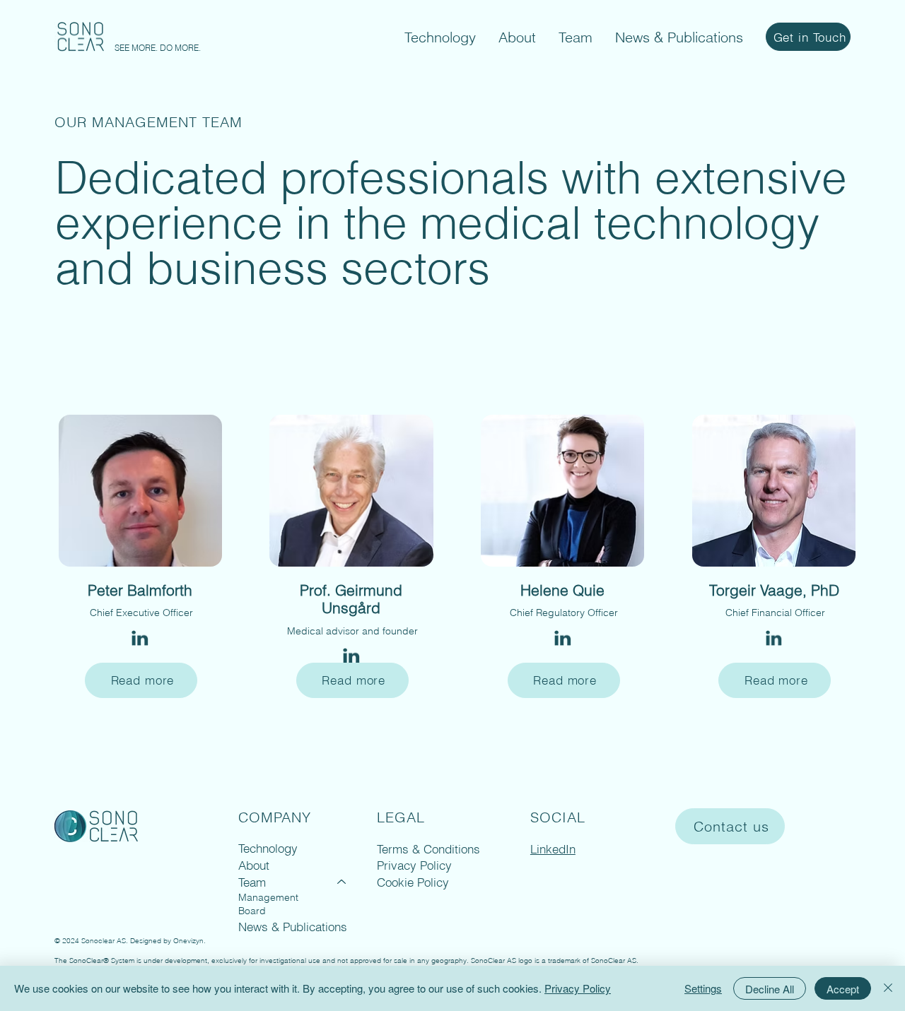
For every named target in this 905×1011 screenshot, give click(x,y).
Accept (843, 988)
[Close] (888, 988)
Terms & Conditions (428, 848)
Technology (268, 848)
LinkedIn (553, 848)
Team (252, 882)
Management (268, 897)
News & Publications (292, 926)
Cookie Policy (413, 882)
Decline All (769, 988)
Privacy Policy (414, 865)
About (253, 865)
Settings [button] (703, 988)
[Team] (342, 882)
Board (252, 910)
